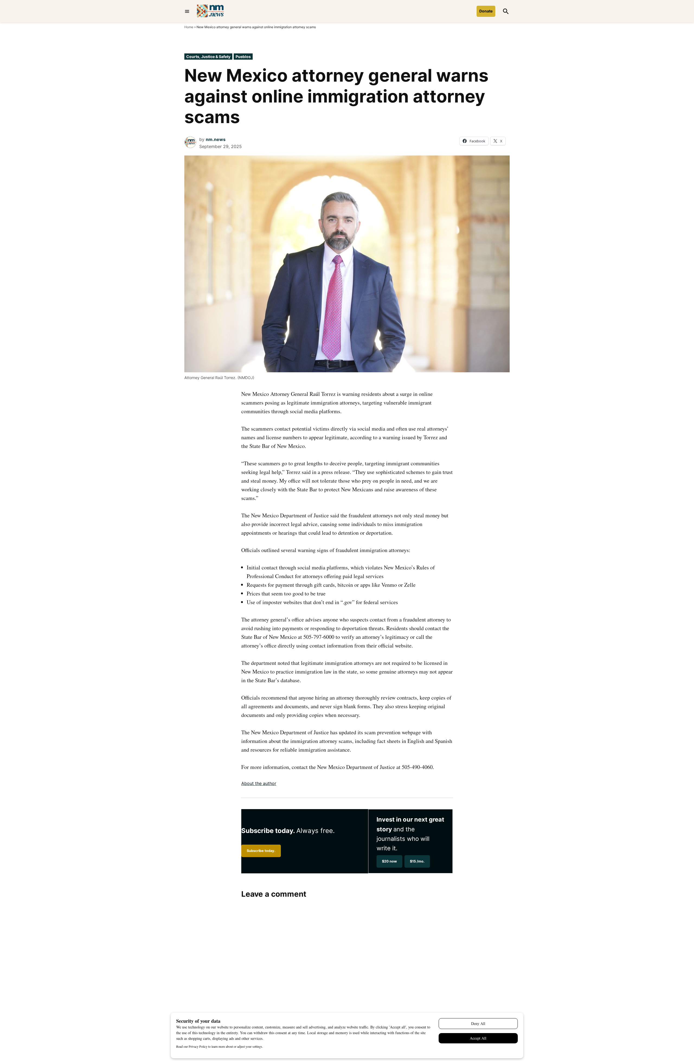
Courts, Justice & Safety (208, 56)
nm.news (216, 139)
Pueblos (243, 56)
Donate (486, 11)
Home (188, 27)
